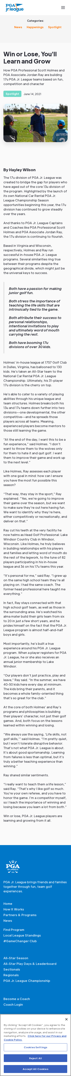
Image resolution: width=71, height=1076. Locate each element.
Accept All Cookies (35, 1069)
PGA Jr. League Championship (26, 981)
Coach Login (13, 1004)
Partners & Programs (20, 915)
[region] (35, 1045)
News (18, 27)
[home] (14, 7)
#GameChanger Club (20, 941)
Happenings (35, 27)
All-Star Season (15, 958)
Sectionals (11, 969)
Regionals (11, 975)
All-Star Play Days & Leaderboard (29, 964)
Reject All (35, 1058)
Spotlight (55, 27)
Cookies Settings (35, 1047)
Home (7, 904)
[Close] (66, 1019)
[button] (63, 7)
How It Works (13, 909)
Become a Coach (16, 999)
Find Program (13, 930)
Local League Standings (22, 935)
